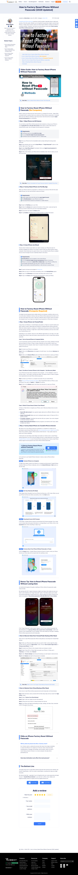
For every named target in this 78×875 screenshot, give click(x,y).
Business (44, 865)
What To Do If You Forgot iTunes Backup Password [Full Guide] (41, 684)
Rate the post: (28, 794)
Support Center (54, 860)
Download (65, 1)
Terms (43, 862)
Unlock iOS (45, 18)
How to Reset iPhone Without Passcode (34, 56)
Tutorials (52, 865)
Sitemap (43, 867)
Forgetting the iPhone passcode (26, 21)
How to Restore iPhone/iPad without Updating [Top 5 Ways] (10, 45)
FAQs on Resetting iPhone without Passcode (31, 62)
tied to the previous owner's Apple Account (47, 430)
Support (53, 1)
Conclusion (24, 63)
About (43, 860)
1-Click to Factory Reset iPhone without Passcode (31, 446)
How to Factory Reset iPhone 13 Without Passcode (9, 59)
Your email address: (29, 808)
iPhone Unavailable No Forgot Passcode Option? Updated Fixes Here (42, 183)
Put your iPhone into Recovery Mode (30, 380)
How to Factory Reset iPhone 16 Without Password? (9, 54)
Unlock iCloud (33, 863)
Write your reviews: (29, 816)
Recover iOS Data (34, 865)
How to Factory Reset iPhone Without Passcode (37, 58)
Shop (59, 1)
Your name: (28, 801)
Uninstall (52, 867)
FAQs (52, 863)
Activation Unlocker (23, 863)
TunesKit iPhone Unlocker (24, 439)
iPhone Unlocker (23, 862)
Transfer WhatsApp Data (35, 867)
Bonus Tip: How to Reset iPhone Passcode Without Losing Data (36, 60)
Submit (39, 823)
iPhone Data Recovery (24, 865)
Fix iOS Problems (34, 860)
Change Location (34, 868)
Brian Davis (26, 18)
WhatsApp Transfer (23, 867)
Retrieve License (54, 862)
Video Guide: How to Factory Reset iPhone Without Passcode (35, 54)
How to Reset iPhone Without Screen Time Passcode (38, 100)
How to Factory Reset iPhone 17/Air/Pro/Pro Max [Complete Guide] (10, 50)
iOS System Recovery (24, 860)
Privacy (43, 863)
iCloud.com (39, 269)
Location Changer (23, 868)
